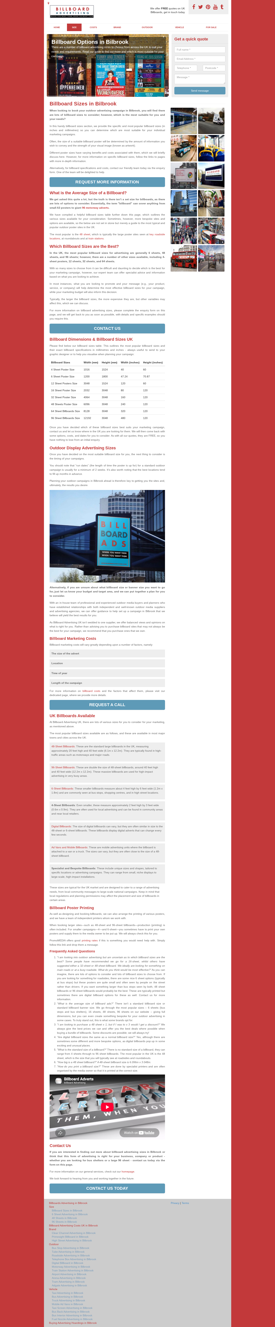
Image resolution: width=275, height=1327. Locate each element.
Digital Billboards (61, 826)
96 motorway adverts (95, 207)
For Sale (211, 27)
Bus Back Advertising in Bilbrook (71, 1311)
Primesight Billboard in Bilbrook (70, 1236)
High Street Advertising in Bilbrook (72, 1240)
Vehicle (179, 27)
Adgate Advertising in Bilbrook (69, 1285)
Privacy (175, 1203)
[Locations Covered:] (48, 3)
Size (74, 27)
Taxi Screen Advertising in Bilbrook (72, 1307)
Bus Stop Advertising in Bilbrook (70, 1247)
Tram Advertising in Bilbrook (68, 1281)
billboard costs (91, 690)
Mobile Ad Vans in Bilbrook (67, 1304)
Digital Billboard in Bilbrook (67, 1262)
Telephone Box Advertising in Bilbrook (74, 1259)
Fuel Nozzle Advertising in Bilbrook (72, 1319)
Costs (93, 27)
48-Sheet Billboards (63, 746)
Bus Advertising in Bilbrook (67, 1296)
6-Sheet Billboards (62, 788)
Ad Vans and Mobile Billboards (69, 847)
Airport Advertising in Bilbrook (69, 1274)
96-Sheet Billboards (63, 767)
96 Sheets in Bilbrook (64, 1221)
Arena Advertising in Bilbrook (69, 1277)
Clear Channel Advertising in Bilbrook (74, 1232)
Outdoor (147, 27)
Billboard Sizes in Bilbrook (67, 1210)
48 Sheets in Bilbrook (64, 1217)
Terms (185, 1203)
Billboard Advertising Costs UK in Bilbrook (73, 1225)
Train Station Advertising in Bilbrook (73, 1270)
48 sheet (85, 234)
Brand (117, 27)
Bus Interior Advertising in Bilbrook (72, 1315)
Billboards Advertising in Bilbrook (68, 1203)
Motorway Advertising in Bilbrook (71, 1266)
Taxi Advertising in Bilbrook (67, 1292)
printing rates (90, 940)
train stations (96, 238)
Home (57, 27)
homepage (127, 1171)
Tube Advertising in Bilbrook (68, 1251)
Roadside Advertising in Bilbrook (71, 1255)
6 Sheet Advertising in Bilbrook (70, 1214)
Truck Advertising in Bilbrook (68, 1300)
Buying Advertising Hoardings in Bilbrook (73, 1322)
